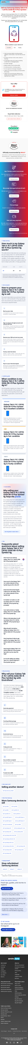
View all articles (7, 888)
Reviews (2, 1019)
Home (2, 874)
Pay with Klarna (18, 998)
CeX (14, 1033)
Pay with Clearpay (19, 1000)
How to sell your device (6, 1008)
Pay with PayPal (18, 1002)
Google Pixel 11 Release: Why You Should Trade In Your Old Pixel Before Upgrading (12, 909)
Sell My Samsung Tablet (8, 790)
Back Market (24, 1031)
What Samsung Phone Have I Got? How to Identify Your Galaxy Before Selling (13, 893)
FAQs (16, 991)
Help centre (17, 983)
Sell (5, 874)
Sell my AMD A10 (15, 810)
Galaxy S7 (12, 869)
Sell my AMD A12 (6, 813)
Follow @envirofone (8, 929)
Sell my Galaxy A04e (7, 849)
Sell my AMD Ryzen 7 (7, 820)
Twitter (2, 969)
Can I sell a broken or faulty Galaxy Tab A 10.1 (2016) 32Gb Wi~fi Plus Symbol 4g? (14, 611)
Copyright (17, 974)
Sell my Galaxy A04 (21, 846)
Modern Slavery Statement (16, 1039)
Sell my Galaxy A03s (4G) (8, 846)
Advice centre (18, 985)
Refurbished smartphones (7, 983)
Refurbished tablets (5, 987)
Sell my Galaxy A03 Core (8, 842)
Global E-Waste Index (6, 1021)
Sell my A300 (5, 806)
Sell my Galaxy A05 (7, 853)
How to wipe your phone (20, 995)
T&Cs (16, 972)
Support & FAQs (18, 976)
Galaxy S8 (19, 869)
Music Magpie (4, 1031)
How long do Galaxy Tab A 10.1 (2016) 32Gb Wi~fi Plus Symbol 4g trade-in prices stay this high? (14, 651)
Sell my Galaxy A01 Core (19, 828)
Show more (5, 914)
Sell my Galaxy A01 (7, 828)
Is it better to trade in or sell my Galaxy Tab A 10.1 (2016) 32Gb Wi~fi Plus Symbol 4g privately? (14, 602)
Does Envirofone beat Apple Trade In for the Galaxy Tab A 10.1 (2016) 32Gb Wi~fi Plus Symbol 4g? (14, 592)
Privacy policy (18, 970)
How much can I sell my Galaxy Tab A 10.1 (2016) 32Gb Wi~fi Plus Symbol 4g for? (14, 559)
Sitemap (17, 997)
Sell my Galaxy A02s (18, 831)
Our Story (3, 974)
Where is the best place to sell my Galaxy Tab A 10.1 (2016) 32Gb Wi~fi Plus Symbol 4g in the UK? (14, 621)
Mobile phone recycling (6, 991)
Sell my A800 (5, 810)
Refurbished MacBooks (6, 989)
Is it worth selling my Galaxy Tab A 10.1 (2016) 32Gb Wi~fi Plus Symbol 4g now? (14, 660)
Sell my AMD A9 (16, 813)
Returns (2, 976)
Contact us (3, 965)
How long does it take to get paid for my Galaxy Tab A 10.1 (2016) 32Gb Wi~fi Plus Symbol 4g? (14, 641)
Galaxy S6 (5, 869)
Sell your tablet (14, 95)
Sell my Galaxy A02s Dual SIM (9, 835)
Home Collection (4, 1023)
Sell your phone (4, 1010)
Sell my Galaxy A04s (19, 849)
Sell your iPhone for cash (6, 1012)
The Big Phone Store (17, 1031)
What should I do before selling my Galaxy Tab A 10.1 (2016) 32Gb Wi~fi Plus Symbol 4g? (14, 631)
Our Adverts (3, 972)
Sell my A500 (14, 806)
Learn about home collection (14, 118)
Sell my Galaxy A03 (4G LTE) (9, 839)
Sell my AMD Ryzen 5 (20, 817)
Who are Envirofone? (19, 965)
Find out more (14, 179)
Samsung (9, 874)
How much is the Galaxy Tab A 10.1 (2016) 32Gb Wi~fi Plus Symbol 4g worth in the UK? (14, 583)
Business (17, 978)
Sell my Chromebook (7, 824)
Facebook (3, 967)
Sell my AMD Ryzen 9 (20, 820)
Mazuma (9, 1031)
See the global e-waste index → (12, 531)
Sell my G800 (18, 824)
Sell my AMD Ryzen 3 (7, 817)
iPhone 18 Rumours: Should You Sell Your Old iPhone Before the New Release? (13, 904)
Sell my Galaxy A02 (7, 831)
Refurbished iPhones (5, 985)
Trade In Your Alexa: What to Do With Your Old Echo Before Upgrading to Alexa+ (14, 899)
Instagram (3, 971)
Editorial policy (18, 993)
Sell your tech (4, 1014)
